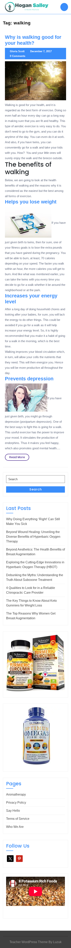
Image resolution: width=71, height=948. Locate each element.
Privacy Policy (16, 802)
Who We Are (15, 826)
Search (35, 489)
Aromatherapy (16, 794)
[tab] (64, 7)
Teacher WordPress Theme (28, 942)
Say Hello (13, 810)
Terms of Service (17, 818)
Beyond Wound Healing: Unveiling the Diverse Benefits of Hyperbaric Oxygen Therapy (33, 536)
